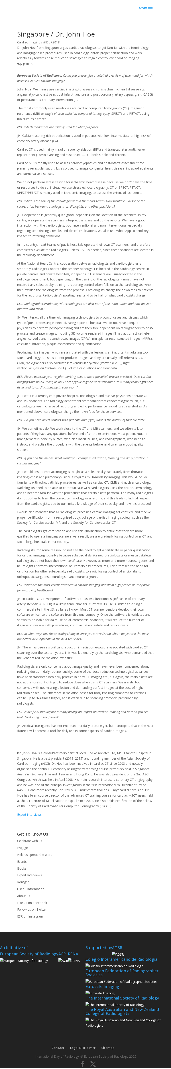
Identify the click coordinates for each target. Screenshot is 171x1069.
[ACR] (63, 961)
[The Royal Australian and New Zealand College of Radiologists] (128, 1025)
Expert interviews (29, 814)
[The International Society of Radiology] (115, 1005)
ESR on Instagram (30, 916)
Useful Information (30, 889)
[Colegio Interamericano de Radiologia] (114, 966)
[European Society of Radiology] (24, 961)
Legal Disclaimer (83, 1048)
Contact (58, 1048)
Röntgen (23, 882)
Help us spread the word (34, 854)
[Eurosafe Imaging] (100, 993)
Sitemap (107, 1048)
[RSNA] (74, 961)
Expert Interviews (29, 875)
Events (22, 861)
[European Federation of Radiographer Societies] (121, 981)
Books (21, 868)
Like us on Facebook (32, 903)
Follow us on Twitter (32, 909)
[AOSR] (118, 954)
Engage (22, 848)
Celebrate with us (29, 841)
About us (23, 896)
